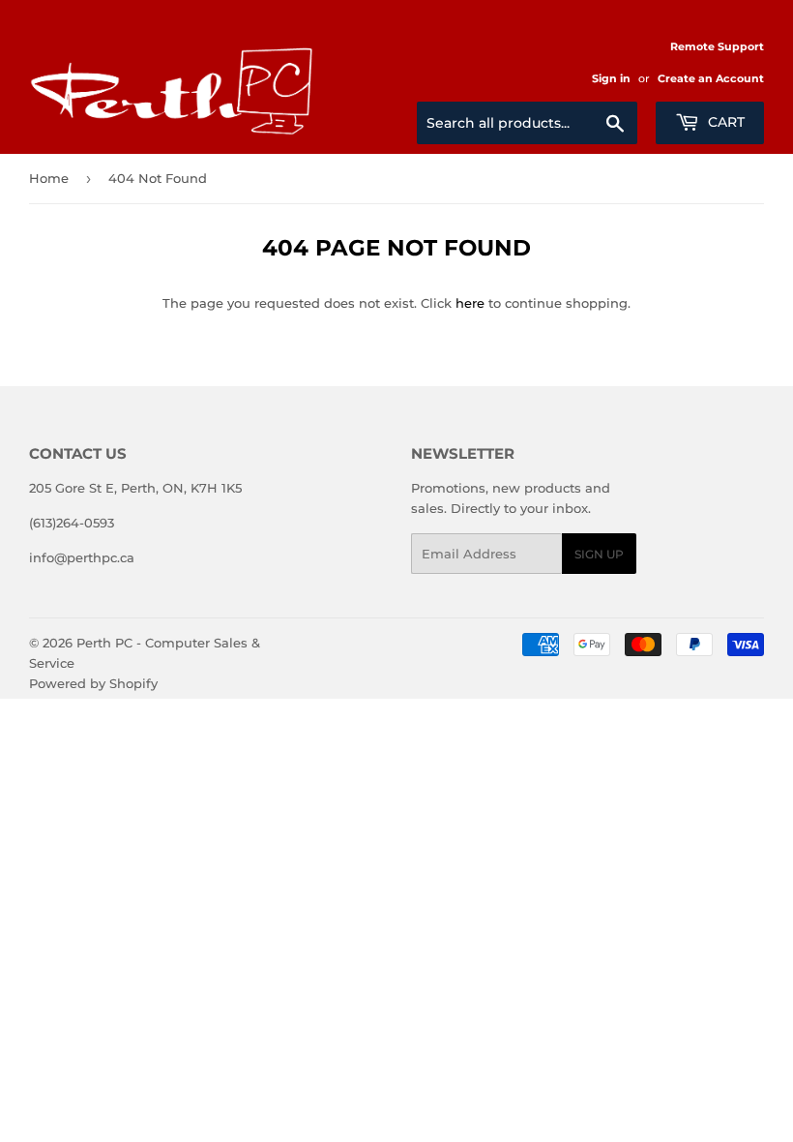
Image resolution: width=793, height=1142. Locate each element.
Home (49, 178)
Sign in (611, 78)
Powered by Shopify (93, 683)
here (470, 303)
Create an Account (711, 78)
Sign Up (599, 554)
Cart (724, 122)
